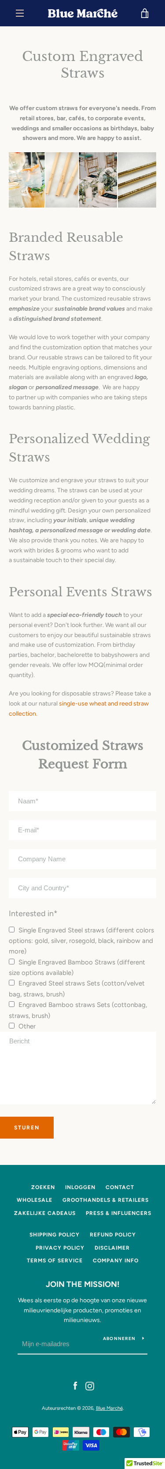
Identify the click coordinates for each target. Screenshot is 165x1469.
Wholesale (34, 1200)
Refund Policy (113, 1235)
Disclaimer (112, 1248)
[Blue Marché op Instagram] (89, 1385)
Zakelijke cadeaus (45, 1213)
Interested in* (33, 913)
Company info (116, 1261)
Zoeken (43, 1187)
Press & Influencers (118, 1213)
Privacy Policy (60, 1248)
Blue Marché (109, 1408)
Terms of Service (55, 1261)
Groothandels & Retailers (105, 1200)
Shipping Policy (54, 1235)
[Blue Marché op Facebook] (75, 1385)
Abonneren (119, 1338)
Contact (120, 1187)
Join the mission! (83, 1284)
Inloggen (80, 1187)
